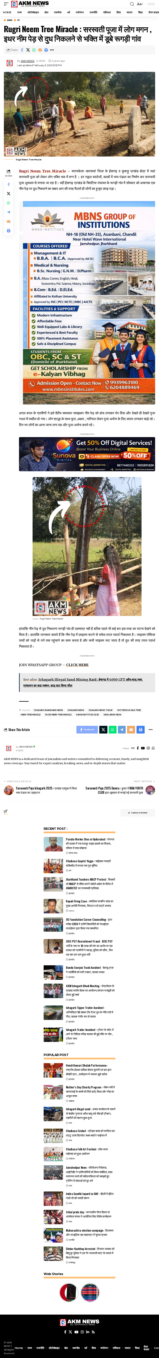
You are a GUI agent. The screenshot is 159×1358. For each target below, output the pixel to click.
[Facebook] (137, 748)
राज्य (70, 1123)
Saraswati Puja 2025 (87, 714)
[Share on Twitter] (28, 50)
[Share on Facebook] (22, 50)
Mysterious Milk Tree (129, 710)
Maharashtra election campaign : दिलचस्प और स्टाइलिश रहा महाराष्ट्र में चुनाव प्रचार (89, 1232)
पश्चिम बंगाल (73, 853)
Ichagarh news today (101, 710)
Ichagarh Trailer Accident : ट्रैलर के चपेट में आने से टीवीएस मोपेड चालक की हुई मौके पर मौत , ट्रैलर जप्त (89, 1033)
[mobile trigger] (7, 4)
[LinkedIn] (87, 1332)
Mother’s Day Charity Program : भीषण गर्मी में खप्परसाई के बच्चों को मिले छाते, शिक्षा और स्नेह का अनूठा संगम (90, 1091)
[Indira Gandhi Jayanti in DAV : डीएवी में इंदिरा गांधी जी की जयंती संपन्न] (53, 1198)
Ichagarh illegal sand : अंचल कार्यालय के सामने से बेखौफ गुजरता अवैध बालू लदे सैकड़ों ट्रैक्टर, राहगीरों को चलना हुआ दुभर (90, 1113)
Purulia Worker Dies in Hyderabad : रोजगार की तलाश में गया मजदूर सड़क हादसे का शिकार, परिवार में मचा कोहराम (90, 843)
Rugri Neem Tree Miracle (58, 714)
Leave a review (139, 812)
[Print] (46, 50)
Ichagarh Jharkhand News (48, 710)
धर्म (18, 20)
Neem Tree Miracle (31, 714)
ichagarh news (76, 710)
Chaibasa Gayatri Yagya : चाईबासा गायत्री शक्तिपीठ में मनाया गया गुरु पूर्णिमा (88, 863)
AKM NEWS (27, 60)
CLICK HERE (77, 665)
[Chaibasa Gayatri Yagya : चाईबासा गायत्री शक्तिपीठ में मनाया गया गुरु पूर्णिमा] (53, 866)
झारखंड (9, 20)
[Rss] (93, 1332)
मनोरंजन (72, 1158)
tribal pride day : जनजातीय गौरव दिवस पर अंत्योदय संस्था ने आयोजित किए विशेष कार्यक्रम (88, 1214)
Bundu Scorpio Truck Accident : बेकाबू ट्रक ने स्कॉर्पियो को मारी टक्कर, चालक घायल (89, 969)
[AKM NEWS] (30, 4)
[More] (52, 50)
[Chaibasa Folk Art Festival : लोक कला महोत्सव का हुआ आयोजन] (53, 1154)
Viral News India (112, 714)
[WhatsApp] (153, 748)
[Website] (133, 748)
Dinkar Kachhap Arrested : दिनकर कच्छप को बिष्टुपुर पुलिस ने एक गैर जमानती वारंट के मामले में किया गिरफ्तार (90, 1252)
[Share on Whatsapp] (34, 50)
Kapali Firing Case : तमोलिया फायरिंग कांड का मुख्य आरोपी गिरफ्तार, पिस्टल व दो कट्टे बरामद (89, 903)
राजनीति (71, 1240)
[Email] (40, 50)
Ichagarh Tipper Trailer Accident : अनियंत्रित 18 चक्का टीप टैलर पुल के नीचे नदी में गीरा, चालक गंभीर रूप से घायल (89, 1011)
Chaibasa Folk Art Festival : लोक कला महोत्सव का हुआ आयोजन (87, 1151)
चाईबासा (71, 1101)
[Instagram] (148, 748)
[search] (132, 4)
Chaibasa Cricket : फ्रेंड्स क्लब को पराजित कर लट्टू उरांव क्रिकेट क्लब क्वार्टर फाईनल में (90, 1133)
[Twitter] (70, 1332)
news (71, 910)
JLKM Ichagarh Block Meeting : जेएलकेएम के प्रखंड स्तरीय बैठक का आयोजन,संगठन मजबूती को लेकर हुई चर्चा (90, 990)
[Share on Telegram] (8, 212)
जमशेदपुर (72, 1262)
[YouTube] (143, 748)
